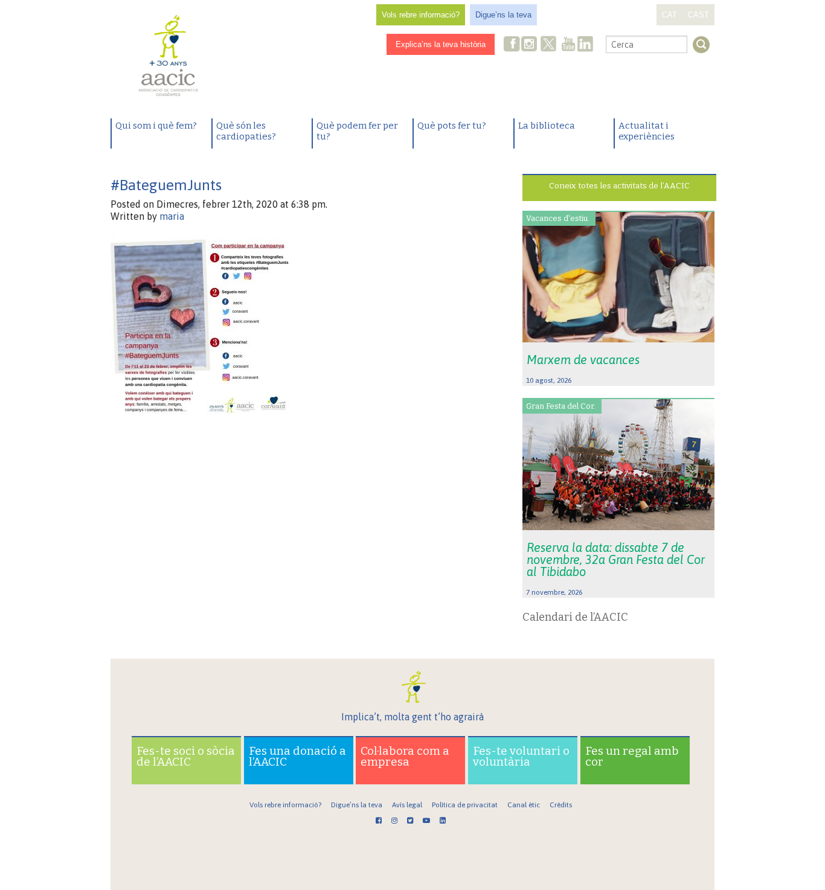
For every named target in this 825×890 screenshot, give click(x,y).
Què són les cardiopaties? (246, 131)
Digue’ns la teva (503, 14)
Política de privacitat (465, 805)
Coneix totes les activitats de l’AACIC (619, 186)
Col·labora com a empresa (405, 756)
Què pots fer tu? (451, 125)
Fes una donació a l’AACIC (297, 756)
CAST (698, 14)
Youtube (568, 45)
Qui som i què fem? (156, 125)
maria (171, 216)
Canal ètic (523, 805)
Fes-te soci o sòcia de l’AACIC (185, 756)
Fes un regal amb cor (632, 756)
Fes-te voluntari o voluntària (521, 756)
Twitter (548, 45)
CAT (669, 14)
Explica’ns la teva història (441, 44)
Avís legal (407, 805)
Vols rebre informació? (421, 14)
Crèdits (561, 805)
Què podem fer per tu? (357, 131)
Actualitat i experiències (646, 131)
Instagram (530, 45)
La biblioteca (546, 125)
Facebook (512, 45)
